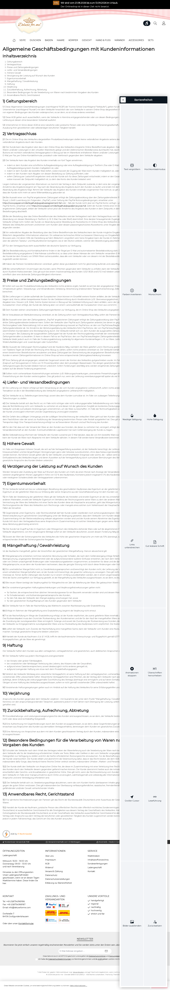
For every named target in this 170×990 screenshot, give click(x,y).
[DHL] (64, 913)
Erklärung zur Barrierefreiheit (58, 883)
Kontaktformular (26, 923)
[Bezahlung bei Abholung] (64, 906)
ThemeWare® (118, 975)
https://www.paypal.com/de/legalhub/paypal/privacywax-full (59, 206)
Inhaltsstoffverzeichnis (98, 860)
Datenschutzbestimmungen (59, 959)
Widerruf (49, 867)
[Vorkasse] (51, 920)
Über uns (49, 856)
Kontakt (91, 871)
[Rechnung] (64, 920)
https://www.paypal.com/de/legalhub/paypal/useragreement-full (32, 203)
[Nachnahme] (51, 913)
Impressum (50, 860)
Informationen (55, 851)
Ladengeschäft (95, 867)
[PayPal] (51, 906)
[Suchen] (155, 23)
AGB (47, 863)
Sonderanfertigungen (98, 863)
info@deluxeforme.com (20, 907)
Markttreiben (94, 856)
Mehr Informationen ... (78, 986)
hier (4, 883)
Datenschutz (51, 875)
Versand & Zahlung (54, 871)
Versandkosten (78, 972)
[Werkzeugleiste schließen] (123, 100)
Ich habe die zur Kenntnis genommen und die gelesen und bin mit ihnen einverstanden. (86, 959)
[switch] (132, 167)
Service (92, 851)
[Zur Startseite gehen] (29, 23)
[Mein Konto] (163, 23)
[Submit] (106, 951)
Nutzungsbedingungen (118, 956)
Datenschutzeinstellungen (57, 879)
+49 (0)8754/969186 (15, 901)
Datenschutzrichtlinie (97, 956)
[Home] (16, 40)
